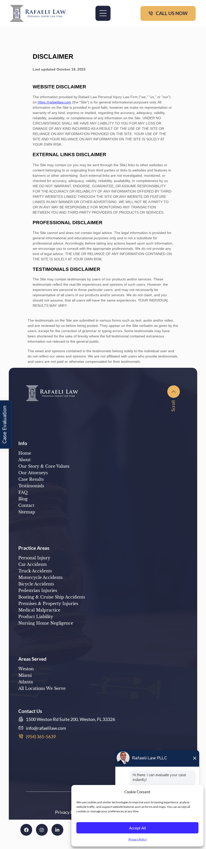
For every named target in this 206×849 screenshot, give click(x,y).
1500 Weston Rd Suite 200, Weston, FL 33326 (70, 719)
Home (24, 453)
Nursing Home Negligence (45, 623)
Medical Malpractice (39, 610)
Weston (26, 669)
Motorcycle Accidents (40, 577)
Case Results (31, 479)
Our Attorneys (33, 472)
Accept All (137, 828)
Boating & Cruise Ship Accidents (51, 597)
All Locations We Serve (42, 688)
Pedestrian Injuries (37, 590)
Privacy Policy (137, 839)
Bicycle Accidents (36, 584)
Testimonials (31, 485)
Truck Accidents (35, 571)
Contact (26, 505)
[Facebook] (26, 830)
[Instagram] (42, 830)
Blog (23, 499)
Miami (25, 675)
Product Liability (35, 616)
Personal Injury (34, 558)
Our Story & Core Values (43, 466)
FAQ (23, 492)
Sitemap (26, 512)
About (24, 459)
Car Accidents (32, 564)
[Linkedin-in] (57, 830)
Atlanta (25, 682)
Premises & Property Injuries (48, 603)
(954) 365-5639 (41, 736)
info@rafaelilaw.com (46, 728)
